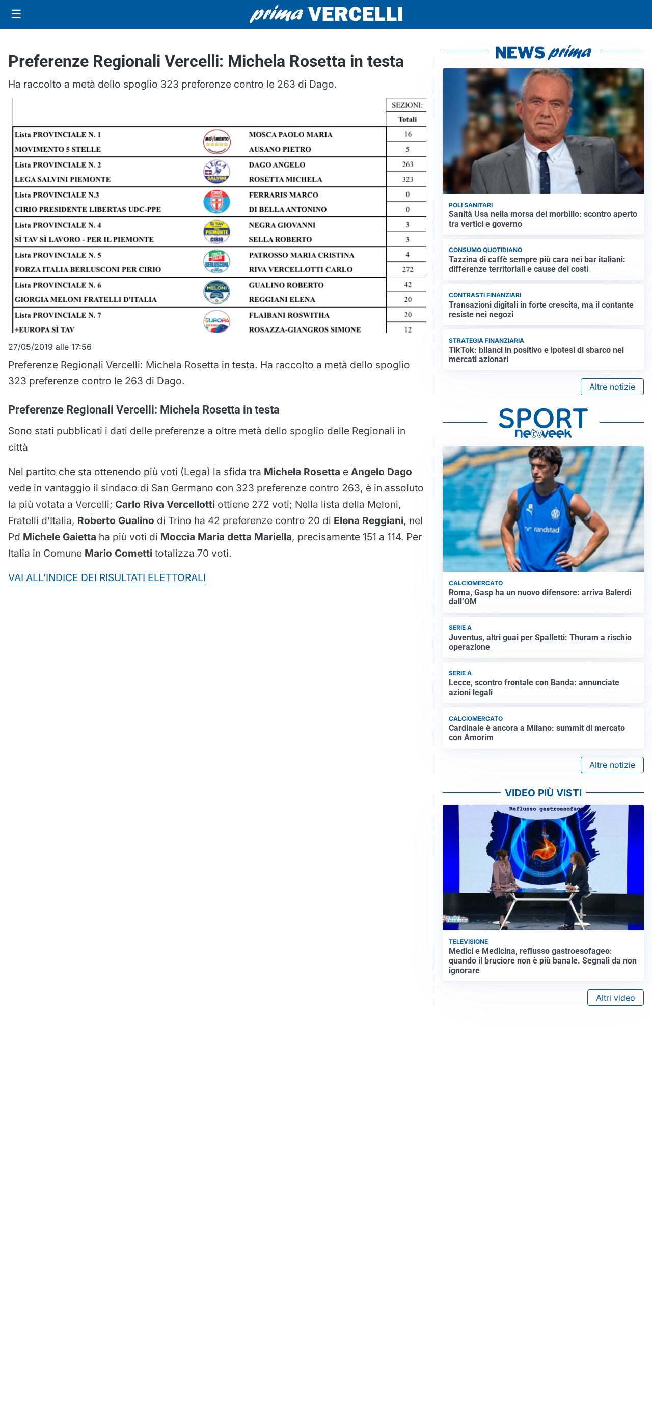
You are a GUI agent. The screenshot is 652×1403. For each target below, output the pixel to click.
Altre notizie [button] (612, 386)
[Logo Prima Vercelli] (326, 14)
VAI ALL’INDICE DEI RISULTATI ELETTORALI (107, 577)
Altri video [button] (615, 998)
